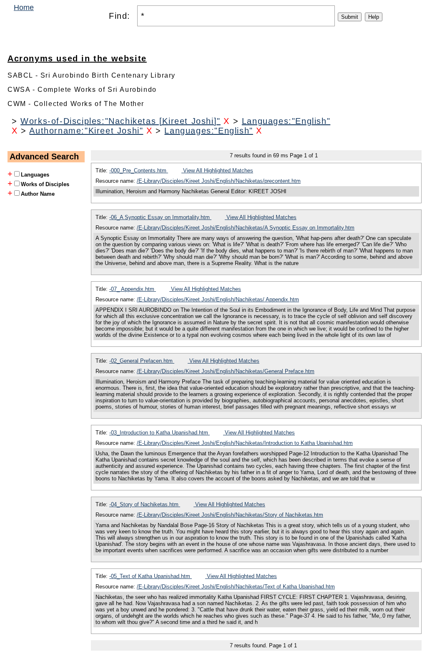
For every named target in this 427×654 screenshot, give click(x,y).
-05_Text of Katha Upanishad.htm (150, 576)
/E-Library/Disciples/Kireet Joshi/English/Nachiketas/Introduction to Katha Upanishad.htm (245, 443)
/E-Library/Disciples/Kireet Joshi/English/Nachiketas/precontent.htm (219, 181)
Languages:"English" (286, 121)
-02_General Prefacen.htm (141, 361)
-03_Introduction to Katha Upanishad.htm (159, 432)
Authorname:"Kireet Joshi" (86, 130)
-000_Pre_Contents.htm (138, 170)
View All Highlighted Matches (217, 170)
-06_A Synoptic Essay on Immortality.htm (160, 217)
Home (24, 7)
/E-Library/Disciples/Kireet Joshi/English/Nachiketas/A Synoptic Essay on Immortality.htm (245, 228)
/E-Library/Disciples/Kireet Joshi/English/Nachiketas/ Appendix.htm (218, 299)
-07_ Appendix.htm (132, 289)
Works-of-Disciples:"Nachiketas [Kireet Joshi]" (120, 121)
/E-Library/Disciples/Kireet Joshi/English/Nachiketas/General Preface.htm (225, 371)
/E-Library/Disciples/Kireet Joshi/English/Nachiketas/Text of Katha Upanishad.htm (236, 586)
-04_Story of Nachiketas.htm (144, 504)
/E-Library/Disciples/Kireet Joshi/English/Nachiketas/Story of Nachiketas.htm (230, 515)
